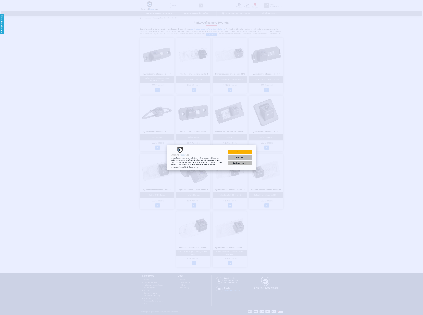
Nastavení (239, 157)
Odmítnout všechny (240, 163)
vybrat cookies (176, 167)
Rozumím (240, 152)
